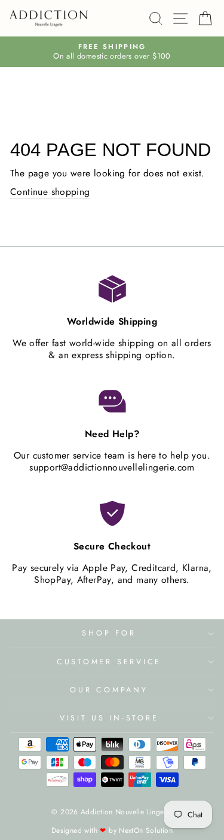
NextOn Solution (146, 830)
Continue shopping (50, 192)
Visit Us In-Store (109, 718)
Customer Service (109, 661)
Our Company (109, 690)
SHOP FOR (109, 633)
